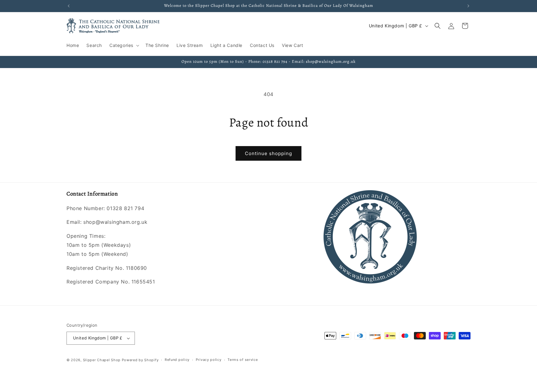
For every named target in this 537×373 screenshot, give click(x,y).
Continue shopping (268, 153)
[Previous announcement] (69, 6)
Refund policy (177, 360)
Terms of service (242, 360)
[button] (124, 45)
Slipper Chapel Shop (102, 360)
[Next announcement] (468, 6)
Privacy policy (209, 360)
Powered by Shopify (140, 360)
